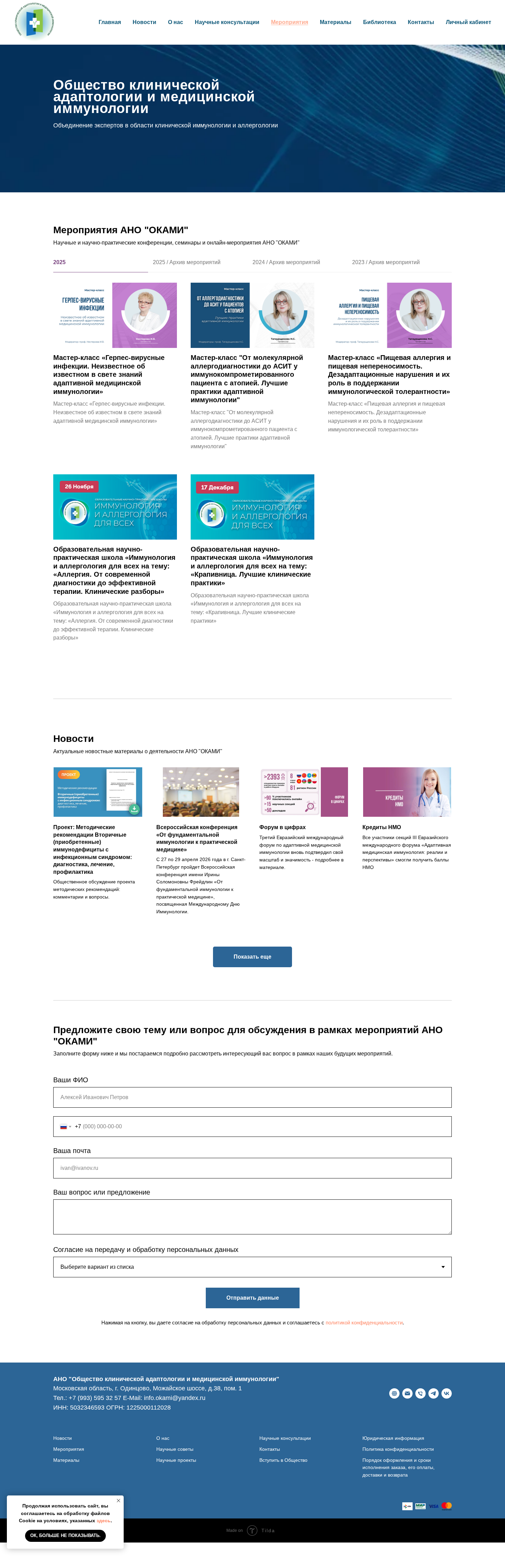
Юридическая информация (393, 1438)
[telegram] (433, 1393)
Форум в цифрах (282, 827)
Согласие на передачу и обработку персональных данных (145, 1249)
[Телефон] (420, 1393)
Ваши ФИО (70, 1080)
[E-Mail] (407, 1393)
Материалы (335, 22)
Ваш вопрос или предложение (101, 1192)
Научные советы (174, 1449)
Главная (110, 22)
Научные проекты (176, 1460)
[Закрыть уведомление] (118, 1500)
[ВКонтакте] (446, 1393)
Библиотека (379, 22)
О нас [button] (175, 22)
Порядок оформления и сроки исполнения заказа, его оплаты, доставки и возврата (398, 1467)
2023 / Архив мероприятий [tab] (386, 262)
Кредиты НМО (381, 827)
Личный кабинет (468, 22)
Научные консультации (227, 22)
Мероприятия (289, 22)
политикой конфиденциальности (364, 1322)
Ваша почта (72, 1150)
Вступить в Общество (283, 1460)
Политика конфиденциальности (398, 1449)
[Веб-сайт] (394, 1393)
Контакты (421, 22)
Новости (144, 22)
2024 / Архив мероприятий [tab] (286, 262)
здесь (104, 1520)
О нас (162, 1438)
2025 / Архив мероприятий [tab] (187, 262)
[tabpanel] (252, 484)
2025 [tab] (59, 262)
